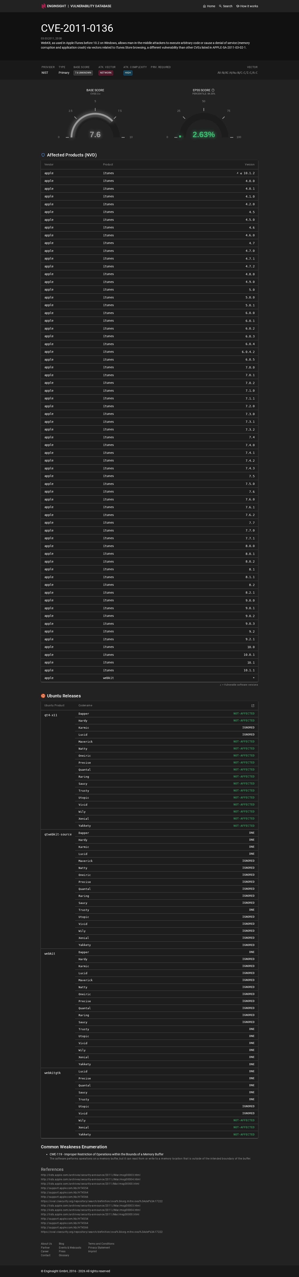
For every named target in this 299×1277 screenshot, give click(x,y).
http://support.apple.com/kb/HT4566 (64, 1196)
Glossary (64, 1255)
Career (45, 1251)
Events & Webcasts (70, 1247)
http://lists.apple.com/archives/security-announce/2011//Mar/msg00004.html (90, 1179)
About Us (46, 1243)
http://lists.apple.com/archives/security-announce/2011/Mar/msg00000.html (90, 1183)
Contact (45, 1255)
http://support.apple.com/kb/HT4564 (64, 1192)
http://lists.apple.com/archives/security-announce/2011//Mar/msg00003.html (90, 1175)
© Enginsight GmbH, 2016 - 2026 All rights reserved (75, 1271)
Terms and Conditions (101, 1243)
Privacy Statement (99, 1247)
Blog (61, 1243)
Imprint (92, 1251)
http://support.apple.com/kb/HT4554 (64, 1188)
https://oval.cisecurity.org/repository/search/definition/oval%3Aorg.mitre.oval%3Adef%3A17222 (102, 1201)
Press (62, 1251)
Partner (45, 1247)
